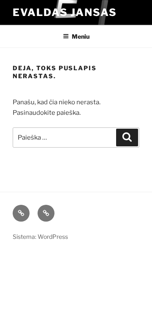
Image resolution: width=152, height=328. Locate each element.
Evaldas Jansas (65, 12)
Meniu (81, 36)
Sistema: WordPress (40, 236)
